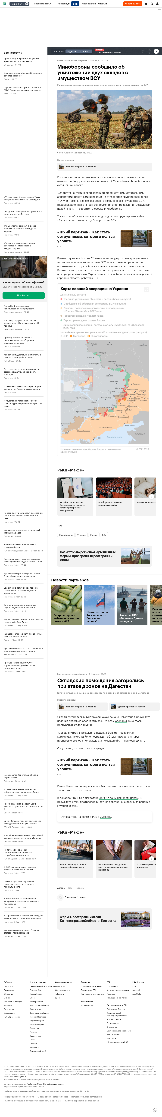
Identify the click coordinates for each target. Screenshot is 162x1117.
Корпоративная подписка (92, 993)
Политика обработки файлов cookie (81, 1100)
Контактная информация (118, 990)
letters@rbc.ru (20, 1076)
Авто (6, 93)
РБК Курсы (111, 1038)
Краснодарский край (39, 1012)
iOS (134, 986)
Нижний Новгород (38, 1016)
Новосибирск (36, 993)
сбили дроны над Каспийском (118, 797)
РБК (59, 246)
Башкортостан (36, 1001)
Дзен (57, 997)
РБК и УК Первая (11, 826)
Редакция (111, 993)
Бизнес (7, 997)
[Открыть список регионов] (146, 4)
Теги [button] (59, 525)
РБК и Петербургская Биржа (16, 550)
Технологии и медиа (13, 251)
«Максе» (105, 816)
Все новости (12, 52)
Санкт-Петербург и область (42, 986)
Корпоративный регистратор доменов (117, 1014)
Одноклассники (62, 990)
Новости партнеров (70, 580)
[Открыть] (23, 4)
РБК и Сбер (9, 360)
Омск (32, 997)
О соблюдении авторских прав (52, 1096)
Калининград (35, 1009)
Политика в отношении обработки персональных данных (32, 1100)
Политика (8, 202)
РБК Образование (12, 1016)
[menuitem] (42, 4)
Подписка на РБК (88, 990)
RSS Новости (87, 1005)
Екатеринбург (36, 990)
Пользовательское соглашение (86, 1096)
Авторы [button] (61, 887)
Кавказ (32, 1039)
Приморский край (38, 1051)
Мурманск (34, 1047)
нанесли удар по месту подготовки (125, 257)
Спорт (7, 78)
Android (136, 990)
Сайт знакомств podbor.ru (119, 1030)
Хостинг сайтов (114, 1019)
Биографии (9, 1009)
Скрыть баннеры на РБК (92, 986)
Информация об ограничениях (19, 1096)
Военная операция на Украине (72, 60)
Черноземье (35, 1035)
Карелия (33, 1043)
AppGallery (137, 993)
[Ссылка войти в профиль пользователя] (157, 3)
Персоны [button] (79, 887)
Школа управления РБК (117, 1042)
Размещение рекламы (117, 997)
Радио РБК (16, 4)
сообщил (121, 720)
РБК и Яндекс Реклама (14, 858)
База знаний (9, 1012)
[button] (146, 4)
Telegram (59, 993)
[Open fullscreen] (146, 289)
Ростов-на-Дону (37, 1024)
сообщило (123, 180)
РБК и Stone (9, 654)
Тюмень (33, 1032)
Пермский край (37, 1020)
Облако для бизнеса (116, 1009)
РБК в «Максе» (70, 470)
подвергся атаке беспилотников (100, 785)
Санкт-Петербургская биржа (50, 1083)
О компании (112, 986)
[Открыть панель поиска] (152, 4)
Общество (8, 64)
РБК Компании (113, 1034)
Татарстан (34, 1028)
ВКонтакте (60, 986)
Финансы (8, 1005)
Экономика (9, 990)
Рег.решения (112, 1023)
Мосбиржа (31, 1083)
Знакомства (112, 1026)
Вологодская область (39, 1005)
